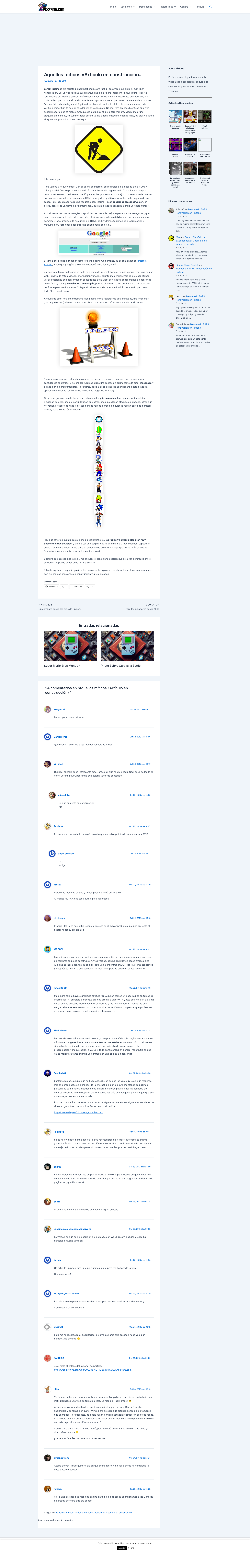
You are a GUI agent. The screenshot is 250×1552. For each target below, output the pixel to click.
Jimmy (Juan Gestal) (187, 265)
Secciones (126, 6)
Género (184, 6)
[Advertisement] (125, 35)
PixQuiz (200, 6)
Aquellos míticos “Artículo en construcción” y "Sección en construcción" (94, 1512)
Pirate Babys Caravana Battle (121, 665)
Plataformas (166, 6)
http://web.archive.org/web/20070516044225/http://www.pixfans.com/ (93, 1369)
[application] (133, 6)
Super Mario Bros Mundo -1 (63, 665)
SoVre (57, 1201)
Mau (178, 237)
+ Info (131, 1548)
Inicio (113, 6)
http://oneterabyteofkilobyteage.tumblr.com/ (78, 1112)
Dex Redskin (60, 1073)
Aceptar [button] (122, 1548)
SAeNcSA (59, 1358)
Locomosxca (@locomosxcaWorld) (73, 1229)
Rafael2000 (60, 988)
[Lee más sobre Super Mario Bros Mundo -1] (70, 646)
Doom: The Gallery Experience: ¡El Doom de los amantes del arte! (191, 241)
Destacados (145, 6)
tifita (56, 1389)
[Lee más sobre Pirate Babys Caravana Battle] (127, 646)
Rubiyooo (59, 826)
